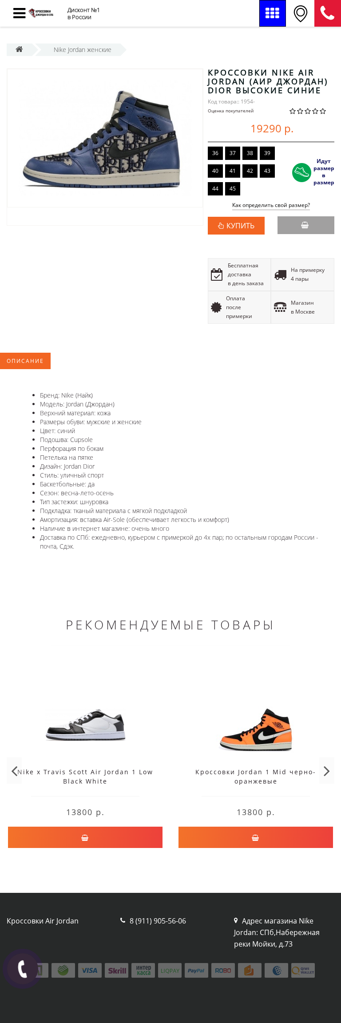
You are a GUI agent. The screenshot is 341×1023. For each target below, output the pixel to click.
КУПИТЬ (240, 225)
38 (250, 153)
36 (215, 153)
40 (215, 171)
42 (250, 171)
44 (215, 188)
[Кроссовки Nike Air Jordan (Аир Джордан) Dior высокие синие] (105, 138)
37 (233, 153)
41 (233, 171)
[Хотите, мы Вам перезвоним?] (23, 969)
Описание (25, 361)
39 (267, 153)
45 (233, 188)
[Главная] (19, 49)
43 (267, 171)
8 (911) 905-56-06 (327, 13)
